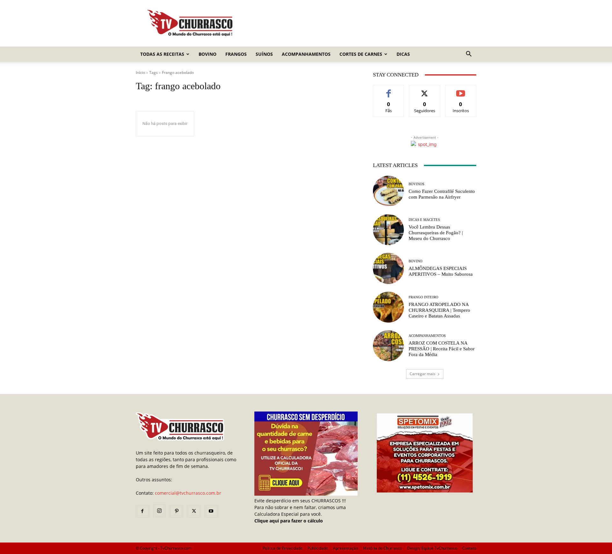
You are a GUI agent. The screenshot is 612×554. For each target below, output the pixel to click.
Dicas (403, 54)
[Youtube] (211, 511)
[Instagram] (159, 511)
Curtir (388, 90)
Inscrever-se (461, 90)
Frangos (236, 54)
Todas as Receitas (162, 54)
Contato (469, 548)
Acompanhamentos (306, 54)
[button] (468, 55)
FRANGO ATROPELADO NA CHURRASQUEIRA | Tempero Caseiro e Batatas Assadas (439, 310)
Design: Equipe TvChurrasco (432, 548)
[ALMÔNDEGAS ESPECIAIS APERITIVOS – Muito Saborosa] (388, 268)
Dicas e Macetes (424, 220)
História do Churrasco (382, 548)
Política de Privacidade (282, 548)
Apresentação (345, 548)
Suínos (264, 54)
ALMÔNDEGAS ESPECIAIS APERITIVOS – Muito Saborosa (441, 271)
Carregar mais (422, 373)
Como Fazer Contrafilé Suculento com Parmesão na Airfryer (442, 194)
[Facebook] (142, 511)
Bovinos (416, 184)
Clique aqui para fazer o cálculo (288, 521)
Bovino (207, 54)
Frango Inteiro (423, 297)
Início (140, 72)
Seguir (425, 90)
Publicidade (318, 548)
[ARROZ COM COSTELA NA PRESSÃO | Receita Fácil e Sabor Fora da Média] (388, 345)
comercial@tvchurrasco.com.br (188, 493)
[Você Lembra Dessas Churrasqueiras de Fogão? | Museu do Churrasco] (388, 229)
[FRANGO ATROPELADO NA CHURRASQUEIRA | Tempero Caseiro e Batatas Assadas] (388, 307)
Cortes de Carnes (360, 54)
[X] (193, 511)
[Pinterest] (176, 511)
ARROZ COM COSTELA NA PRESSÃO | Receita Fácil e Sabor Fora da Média (442, 348)
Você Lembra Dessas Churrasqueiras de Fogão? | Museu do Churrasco (436, 232)
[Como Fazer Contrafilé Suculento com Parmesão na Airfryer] (388, 191)
